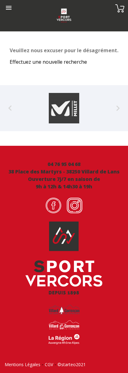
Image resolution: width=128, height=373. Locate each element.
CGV (49, 364)
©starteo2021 (71, 364)
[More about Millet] (64, 108)
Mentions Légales (22, 364)
